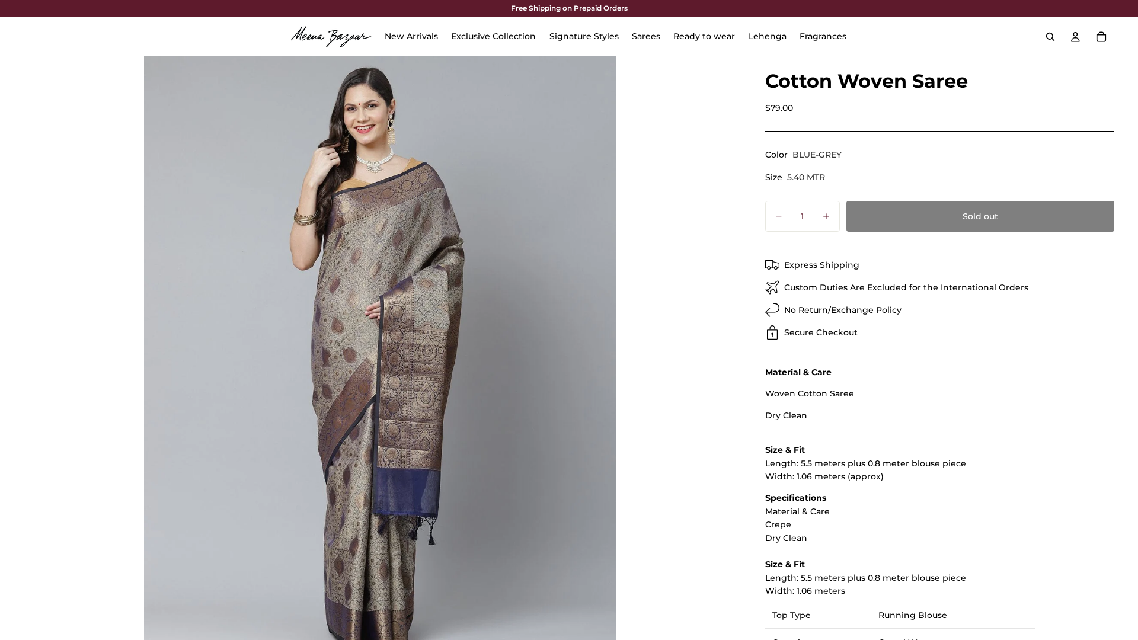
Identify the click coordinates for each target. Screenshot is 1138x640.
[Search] (1050, 37)
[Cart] (1101, 37)
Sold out (980, 216)
